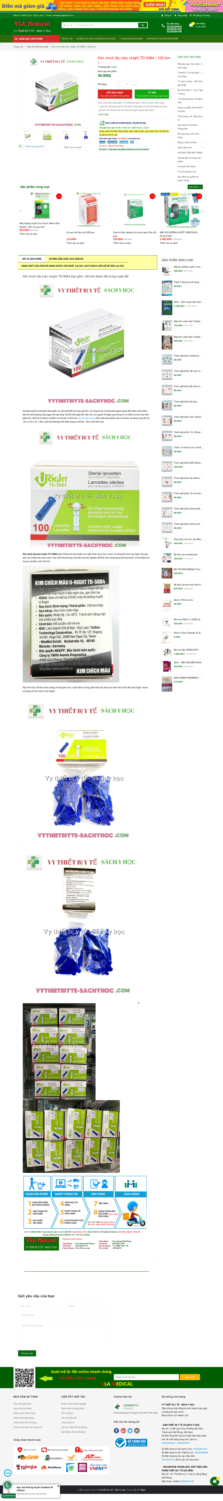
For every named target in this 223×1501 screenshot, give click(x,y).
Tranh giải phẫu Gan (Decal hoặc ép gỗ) (187, 416)
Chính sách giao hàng (24, 1418)
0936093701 (131, 1405)
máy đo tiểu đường (86, 418)
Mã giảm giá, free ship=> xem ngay (189, 66)
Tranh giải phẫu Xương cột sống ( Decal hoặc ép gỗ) (187, 523)
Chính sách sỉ (67, 1422)
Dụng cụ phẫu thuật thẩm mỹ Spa (190, 109)
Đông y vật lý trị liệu (187, 142)
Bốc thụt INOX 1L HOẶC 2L (187, 619)
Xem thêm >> (195, 186)
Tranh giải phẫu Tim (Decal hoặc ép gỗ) (187, 432)
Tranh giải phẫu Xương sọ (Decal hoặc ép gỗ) (186, 355)
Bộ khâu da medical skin (186, 554)
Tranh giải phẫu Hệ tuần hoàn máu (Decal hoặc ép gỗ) (188, 371)
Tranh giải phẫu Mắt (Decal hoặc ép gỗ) (187, 462)
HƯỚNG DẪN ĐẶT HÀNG (190, 152)
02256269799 (187, 1481)
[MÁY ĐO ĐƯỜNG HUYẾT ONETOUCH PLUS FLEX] (135, 210)
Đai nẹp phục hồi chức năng (188, 136)
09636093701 (183, 1442)
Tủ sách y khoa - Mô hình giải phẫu (190, 83)
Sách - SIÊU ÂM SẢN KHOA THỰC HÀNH (187, 662)
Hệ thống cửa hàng (201, 15)
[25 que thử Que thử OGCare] (41, 210)
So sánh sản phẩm (187, 166)
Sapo (143, 1489)
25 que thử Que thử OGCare (34, 232)
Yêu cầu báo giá (69, 1418)
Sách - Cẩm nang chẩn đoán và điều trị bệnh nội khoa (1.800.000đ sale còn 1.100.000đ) (188, 301)
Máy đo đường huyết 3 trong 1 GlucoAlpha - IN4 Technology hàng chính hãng (188, 266)
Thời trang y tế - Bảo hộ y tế (190, 118)
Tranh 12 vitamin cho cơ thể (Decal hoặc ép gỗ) (187, 447)
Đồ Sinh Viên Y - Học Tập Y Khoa (190, 92)
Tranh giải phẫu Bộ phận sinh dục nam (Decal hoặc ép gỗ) (188, 386)
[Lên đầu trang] (219, 1462)
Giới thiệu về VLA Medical (73, 1432)
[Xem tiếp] (103, 114)
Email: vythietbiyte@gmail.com (60, 15)
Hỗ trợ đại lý (67, 1413)
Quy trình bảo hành (23, 1408)
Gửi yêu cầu (27, 1353)
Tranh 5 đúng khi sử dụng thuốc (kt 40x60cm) (186, 282)
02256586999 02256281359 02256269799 (174, 29)
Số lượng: (102, 84)
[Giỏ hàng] (191, 25)
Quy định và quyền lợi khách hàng (188, 179)
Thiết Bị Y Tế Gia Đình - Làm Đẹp (189, 74)
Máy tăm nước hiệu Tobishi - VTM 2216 (188, 336)
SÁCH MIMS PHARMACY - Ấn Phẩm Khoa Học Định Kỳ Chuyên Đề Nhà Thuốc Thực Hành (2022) (188, 677)
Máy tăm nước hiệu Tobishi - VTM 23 (188, 321)
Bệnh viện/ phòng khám (72, 1408)
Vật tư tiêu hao (185, 147)
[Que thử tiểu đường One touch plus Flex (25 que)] (88, 210)
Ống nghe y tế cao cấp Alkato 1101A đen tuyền (188, 539)
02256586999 (169, 1442)
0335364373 (168, 1459)
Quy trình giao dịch (22, 1404)
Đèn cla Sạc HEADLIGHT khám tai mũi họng (186, 649)
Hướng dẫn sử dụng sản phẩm (189, 160)
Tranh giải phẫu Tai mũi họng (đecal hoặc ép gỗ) (188, 493)
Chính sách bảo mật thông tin (28, 1427)
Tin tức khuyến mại (187, 171)
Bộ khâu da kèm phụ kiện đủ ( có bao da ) (188, 584)
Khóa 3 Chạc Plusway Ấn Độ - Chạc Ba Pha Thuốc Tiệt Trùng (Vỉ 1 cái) (188, 632)
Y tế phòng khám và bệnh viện (190, 101)
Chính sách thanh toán (24, 1413)
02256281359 (200, 1448)
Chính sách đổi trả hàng (25, 1422)
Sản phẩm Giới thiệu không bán (187, 127)
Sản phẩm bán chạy (178, 260)
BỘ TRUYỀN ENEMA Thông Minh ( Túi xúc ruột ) (187, 569)
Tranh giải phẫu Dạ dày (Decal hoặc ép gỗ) (185, 401)
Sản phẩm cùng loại (35, 187)
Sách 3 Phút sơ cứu (183, 599)
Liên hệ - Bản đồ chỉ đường (74, 1427)
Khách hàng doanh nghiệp (73, 1404)
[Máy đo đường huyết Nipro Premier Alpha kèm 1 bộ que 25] (181, 213)
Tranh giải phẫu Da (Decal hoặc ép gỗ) (187, 478)
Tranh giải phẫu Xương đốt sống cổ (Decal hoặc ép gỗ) (187, 508)
